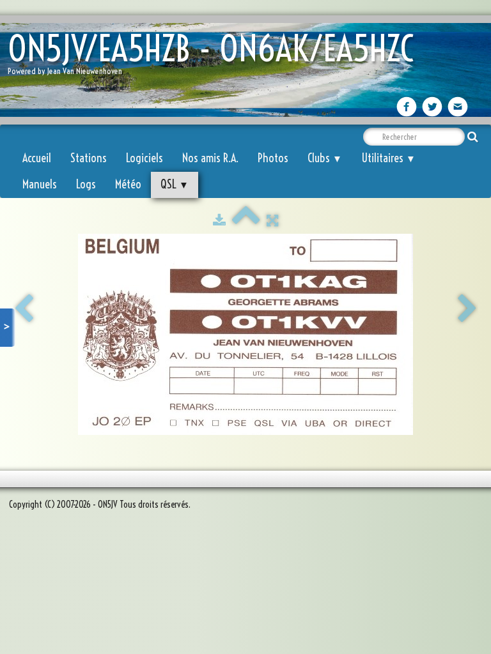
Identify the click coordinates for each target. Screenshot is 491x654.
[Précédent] (24, 309)
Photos (273, 158)
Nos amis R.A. (210, 158)
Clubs (325, 158)
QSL (174, 184)
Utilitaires (388, 158)
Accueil (36, 158)
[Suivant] (467, 309)
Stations (88, 158)
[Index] (246, 220)
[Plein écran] (272, 220)
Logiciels (144, 158)
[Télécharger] (219, 220)
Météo (128, 184)
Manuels (39, 184)
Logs (86, 184)
